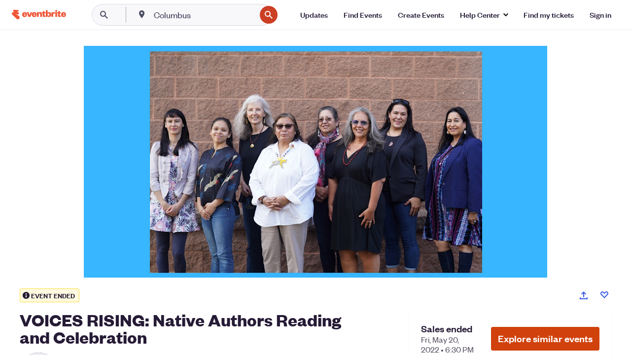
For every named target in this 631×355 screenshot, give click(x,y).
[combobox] (204, 14)
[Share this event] (584, 295)
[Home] (39, 14)
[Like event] (604, 295)
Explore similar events (545, 338)
